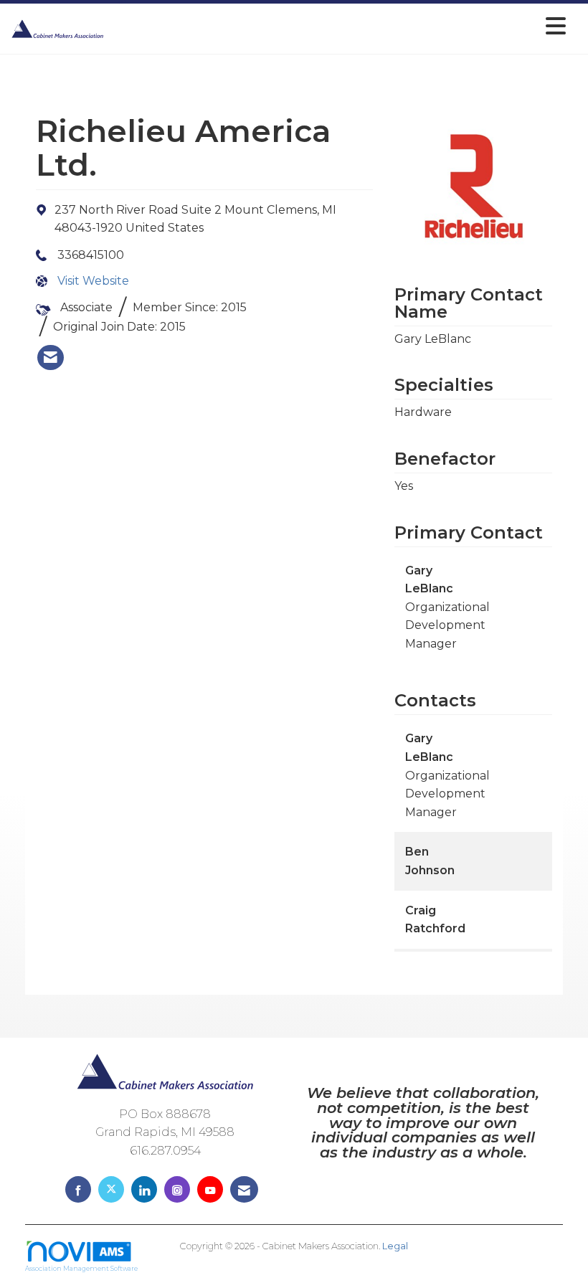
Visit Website (93, 281)
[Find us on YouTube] (210, 1189)
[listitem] (50, 358)
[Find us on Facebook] (78, 1189)
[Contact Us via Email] (244, 1189)
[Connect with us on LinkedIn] (144, 1189)
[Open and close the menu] (338, 26)
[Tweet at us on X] (111, 1189)
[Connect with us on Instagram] (177, 1189)
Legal (395, 1246)
